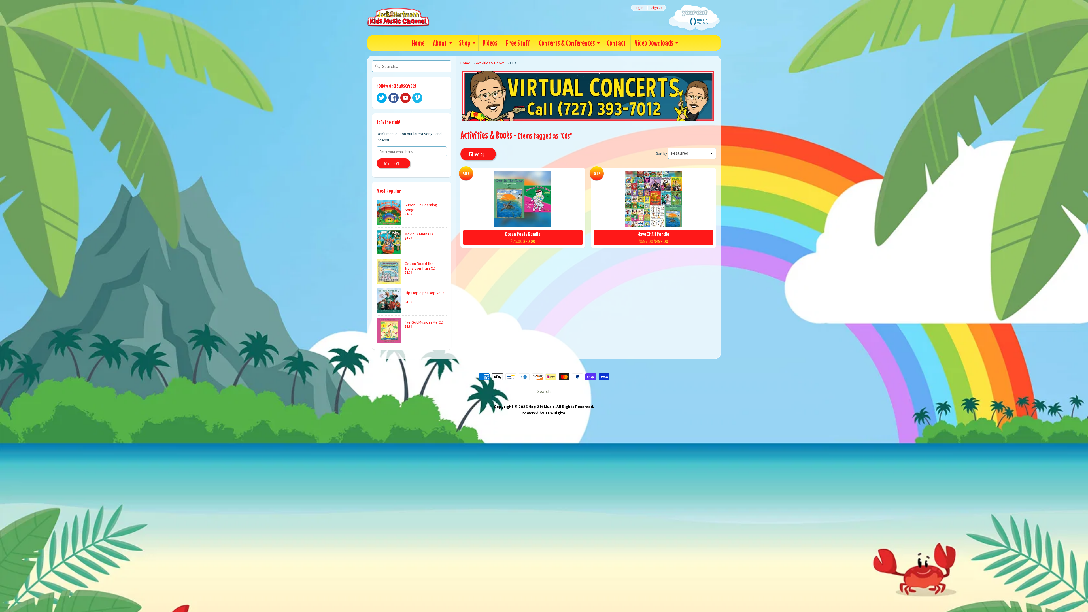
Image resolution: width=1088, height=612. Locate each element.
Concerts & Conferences (567, 43)
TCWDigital (555, 412)
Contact (616, 43)
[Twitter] (382, 98)
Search (544, 391)
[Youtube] (405, 98)
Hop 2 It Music (541, 406)
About (440, 43)
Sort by (661, 153)
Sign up (657, 8)
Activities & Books (490, 63)
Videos (490, 43)
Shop (464, 43)
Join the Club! (393, 163)
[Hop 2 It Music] (398, 17)
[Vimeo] (417, 98)
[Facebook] (393, 98)
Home (418, 43)
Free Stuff (518, 43)
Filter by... (478, 154)
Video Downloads (654, 43)
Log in (638, 8)
